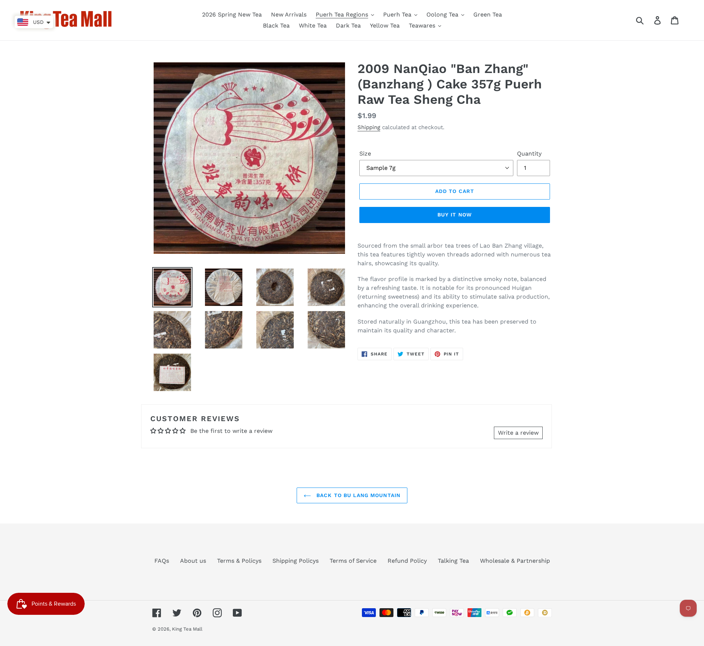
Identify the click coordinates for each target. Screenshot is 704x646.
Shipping (369, 127)
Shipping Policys (295, 560)
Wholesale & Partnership (515, 560)
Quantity (529, 153)
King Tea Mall (187, 629)
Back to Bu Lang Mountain (357, 495)
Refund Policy (407, 560)
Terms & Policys (239, 560)
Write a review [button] (518, 432)
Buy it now (454, 215)
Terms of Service (353, 560)
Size (365, 153)
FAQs (161, 560)
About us (193, 560)
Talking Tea (453, 560)
